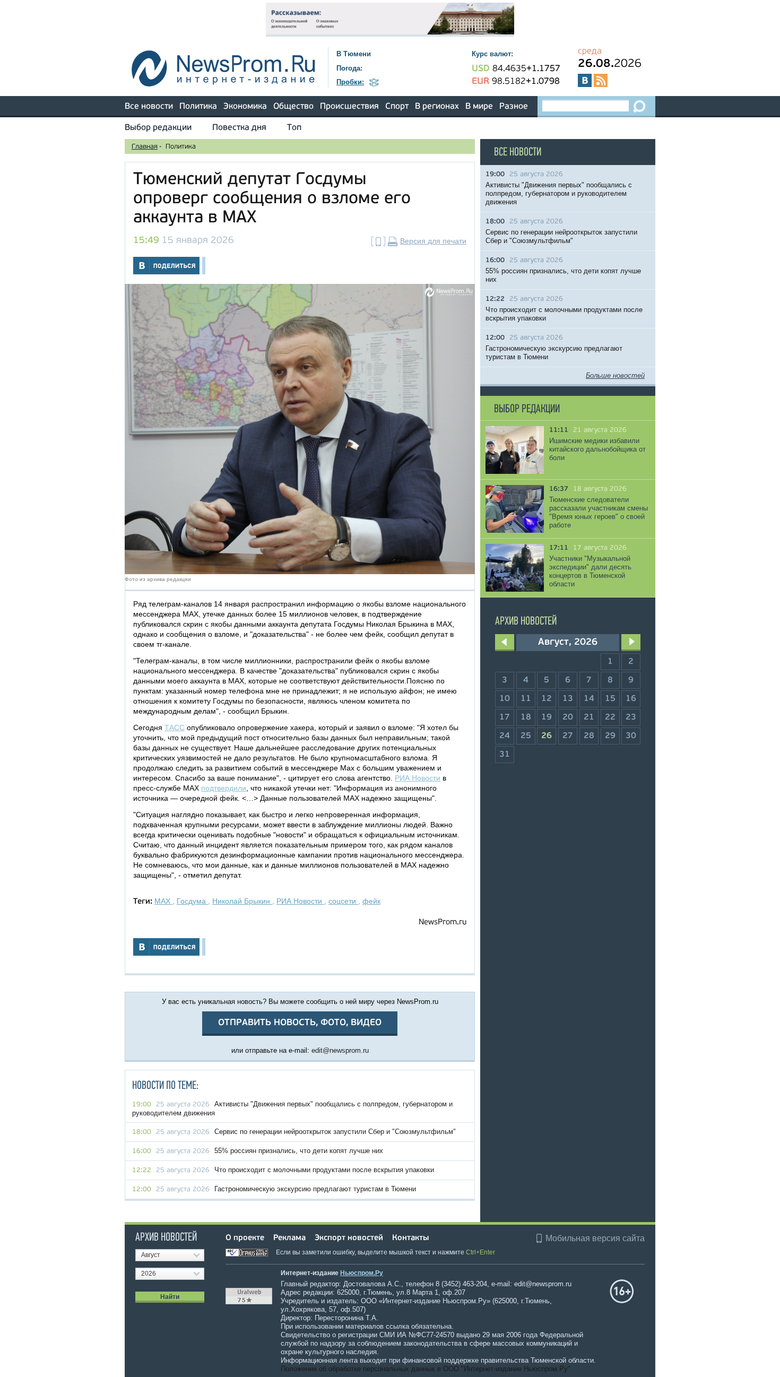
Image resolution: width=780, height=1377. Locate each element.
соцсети (343, 901)
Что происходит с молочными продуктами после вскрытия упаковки (324, 1170)
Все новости (149, 106)
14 (589, 699)
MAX (163, 901)
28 (589, 736)
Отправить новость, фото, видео (300, 1022)
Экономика (245, 106)
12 (546, 699)
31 (504, 754)
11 (526, 699)
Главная (145, 146)
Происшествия (349, 106)
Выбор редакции (158, 128)
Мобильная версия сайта (595, 1238)
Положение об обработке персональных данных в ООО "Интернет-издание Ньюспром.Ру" (425, 1369)
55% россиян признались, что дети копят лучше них (298, 1151)
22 (610, 717)
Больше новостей (615, 375)
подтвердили (223, 788)
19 (546, 717)
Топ (294, 128)
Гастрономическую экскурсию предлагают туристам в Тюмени (315, 1189)
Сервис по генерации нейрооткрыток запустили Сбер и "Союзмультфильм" (335, 1132)
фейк (371, 901)
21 (589, 717)
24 (504, 736)
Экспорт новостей (349, 1238)
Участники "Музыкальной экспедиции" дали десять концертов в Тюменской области (590, 571)
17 (504, 717)
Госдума (192, 901)
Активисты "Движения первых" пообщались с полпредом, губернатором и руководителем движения (559, 193)
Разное (513, 106)
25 (526, 736)
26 (546, 736)
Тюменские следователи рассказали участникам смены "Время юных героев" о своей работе (598, 512)
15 (610, 699)
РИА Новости (417, 778)
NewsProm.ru (442, 922)
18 (526, 717)
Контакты (410, 1238)
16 (631, 699)
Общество (293, 106)
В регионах (437, 106)
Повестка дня (239, 128)
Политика (198, 106)
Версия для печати (433, 241)
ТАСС (174, 727)
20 (567, 717)
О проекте (245, 1238)
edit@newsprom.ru (340, 1050)
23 (631, 717)
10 (504, 699)
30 (631, 736)
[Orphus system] (250, 1252)
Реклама (289, 1238)
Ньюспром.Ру (361, 1273)
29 (610, 736)
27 (567, 736)
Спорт (397, 106)
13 (567, 699)
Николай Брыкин (242, 901)
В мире (479, 106)
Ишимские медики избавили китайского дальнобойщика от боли (597, 449)
